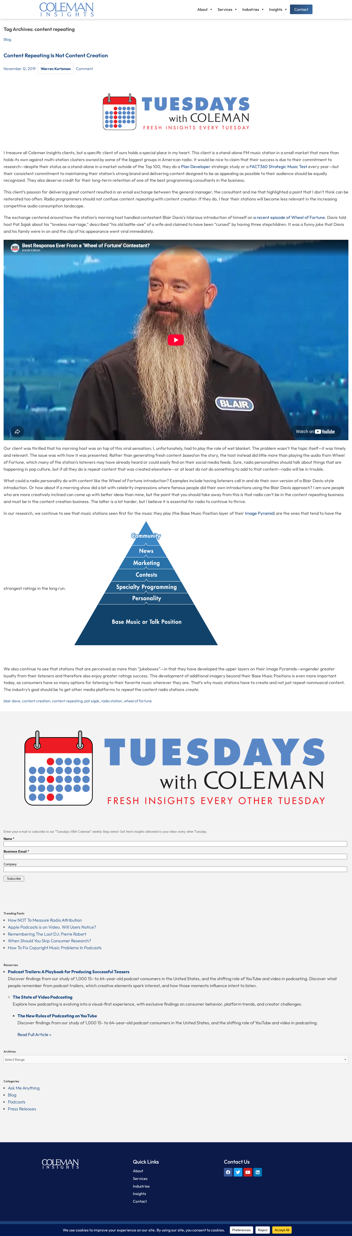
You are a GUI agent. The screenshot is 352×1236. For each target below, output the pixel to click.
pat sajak (91, 700)
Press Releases (22, 1109)
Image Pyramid (259, 513)
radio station (111, 700)
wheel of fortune (138, 700)
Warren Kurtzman (56, 68)
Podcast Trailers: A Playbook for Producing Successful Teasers (68, 971)
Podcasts (16, 1102)
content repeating (67, 700)
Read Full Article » (34, 1034)
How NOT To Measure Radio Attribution (45, 920)
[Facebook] (228, 1172)
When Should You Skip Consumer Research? (49, 940)
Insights (275, 9)
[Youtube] (248, 1172)
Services (225, 9)
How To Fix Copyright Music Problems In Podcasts (55, 947)
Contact (301, 9)
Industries (250, 9)
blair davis (12, 700)
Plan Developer (195, 166)
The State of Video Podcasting (43, 997)
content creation (36, 700)
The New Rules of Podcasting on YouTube (57, 1016)
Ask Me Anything (24, 1088)
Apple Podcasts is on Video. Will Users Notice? (52, 927)
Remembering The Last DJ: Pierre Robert (47, 934)
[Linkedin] (257, 1172)
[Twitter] (238, 1172)
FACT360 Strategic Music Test (278, 166)
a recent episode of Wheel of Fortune (288, 217)
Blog (7, 39)
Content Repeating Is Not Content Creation (56, 55)
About (202, 9)
